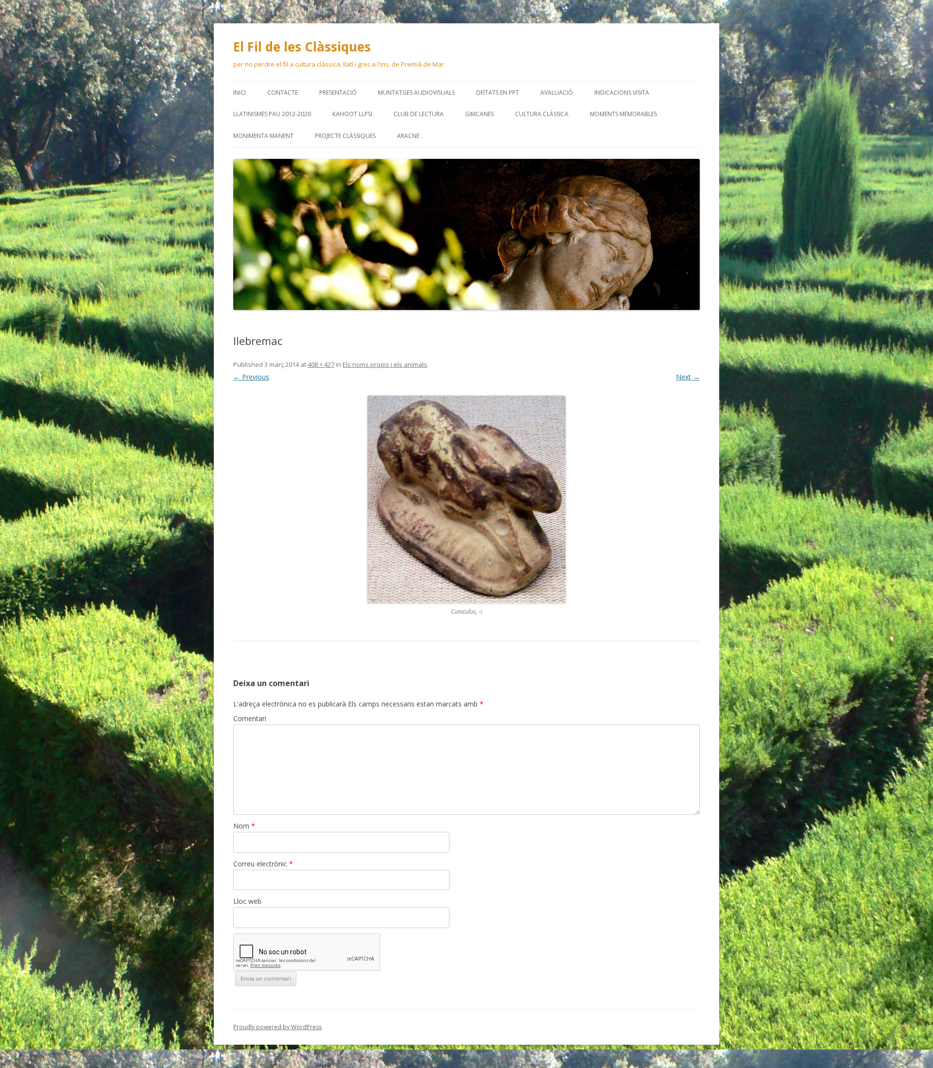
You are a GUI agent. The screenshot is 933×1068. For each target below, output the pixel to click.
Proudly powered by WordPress (277, 1027)
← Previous (251, 376)
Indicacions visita (621, 92)
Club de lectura (419, 114)
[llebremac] (466, 499)
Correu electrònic (263, 863)
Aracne (408, 136)
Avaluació (556, 92)
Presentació (338, 92)
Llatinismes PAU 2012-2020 (272, 114)
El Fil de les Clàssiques (302, 46)
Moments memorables (623, 114)
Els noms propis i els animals (385, 364)
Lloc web (247, 901)
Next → (688, 376)
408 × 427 (321, 364)
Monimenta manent (263, 136)
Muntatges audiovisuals (416, 92)
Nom (244, 825)
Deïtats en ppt (497, 92)
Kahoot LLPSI (352, 114)
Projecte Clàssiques (345, 136)
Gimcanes (479, 114)
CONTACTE (282, 92)
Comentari (249, 718)
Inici (239, 92)
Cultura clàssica (542, 114)
